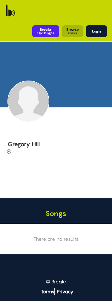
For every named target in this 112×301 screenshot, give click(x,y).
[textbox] (55, 178)
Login (96, 31)
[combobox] (55, 179)
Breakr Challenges (45, 31)
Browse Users (72, 31)
